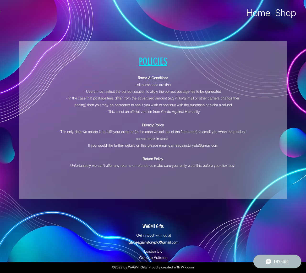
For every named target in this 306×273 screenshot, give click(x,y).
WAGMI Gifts (153, 226)
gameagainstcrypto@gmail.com (193, 145)
